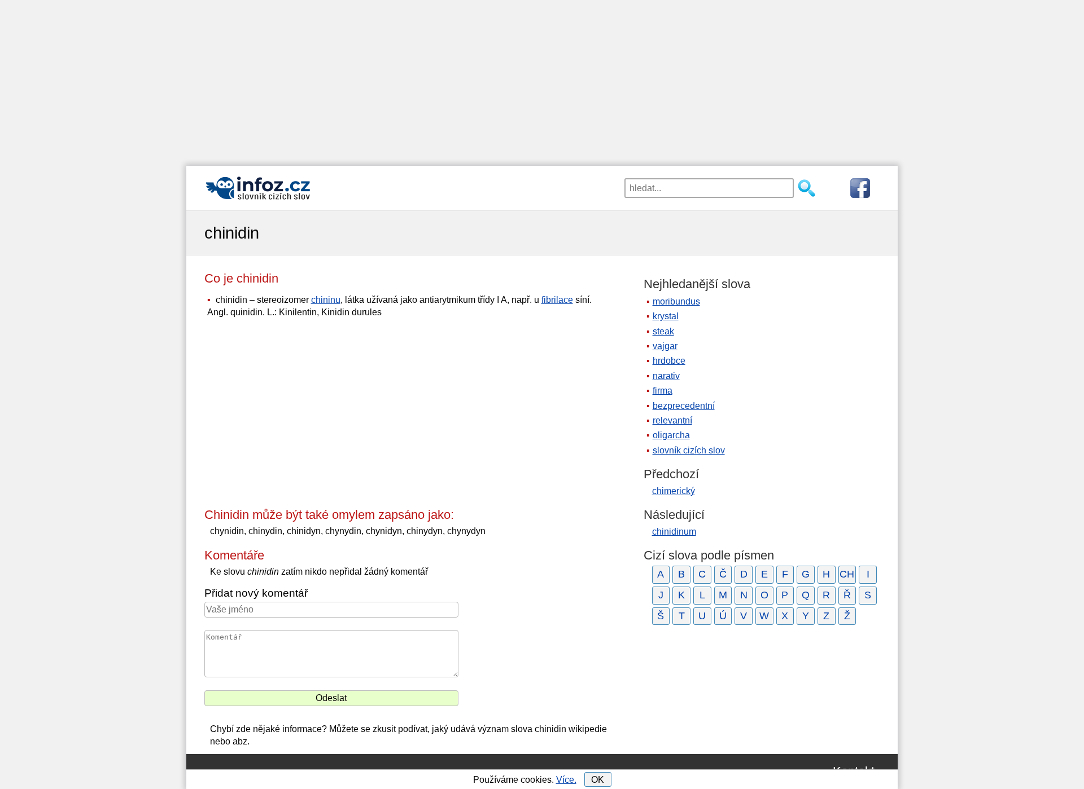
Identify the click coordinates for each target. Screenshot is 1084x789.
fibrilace (557, 300)
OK (597, 779)
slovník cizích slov (689, 450)
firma (662, 390)
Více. (566, 779)
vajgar (665, 346)
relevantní (672, 420)
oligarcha (671, 435)
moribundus (676, 301)
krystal (666, 316)
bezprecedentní (684, 406)
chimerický (673, 491)
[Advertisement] (542, 79)
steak (663, 331)
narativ (666, 376)
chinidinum (674, 531)
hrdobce (669, 360)
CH (847, 574)
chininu (325, 300)
